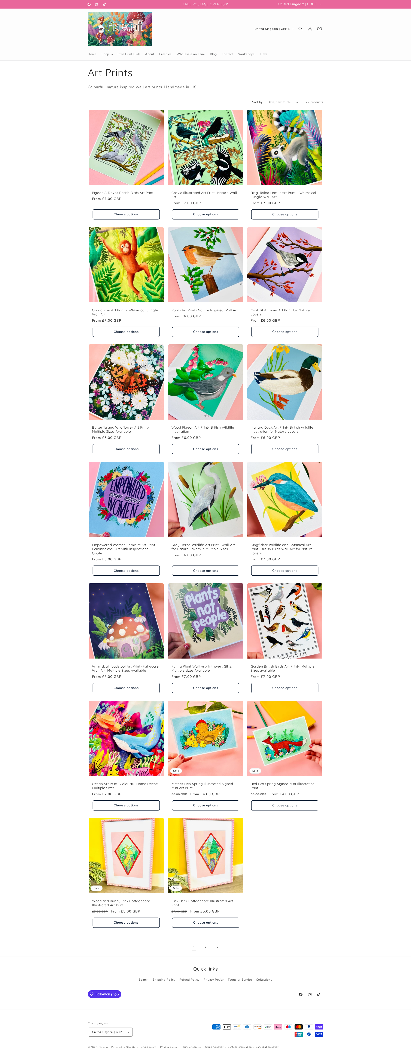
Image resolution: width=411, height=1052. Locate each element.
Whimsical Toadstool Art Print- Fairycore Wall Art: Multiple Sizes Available (125, 668)
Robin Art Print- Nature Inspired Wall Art (204, 310)
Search (144, 980)
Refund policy (148, 1047)
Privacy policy (168, 1047)
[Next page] (217, 947)
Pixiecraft (105, 1047)
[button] (107, 54)
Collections (264, 980)
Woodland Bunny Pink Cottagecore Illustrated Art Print (121, 903)
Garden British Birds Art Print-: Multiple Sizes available (283, 668)
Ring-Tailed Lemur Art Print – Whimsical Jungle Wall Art (283, 195)
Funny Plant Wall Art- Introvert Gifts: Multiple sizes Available (201, 668)
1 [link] (194, 947)
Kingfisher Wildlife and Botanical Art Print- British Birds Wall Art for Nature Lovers (282, 549)
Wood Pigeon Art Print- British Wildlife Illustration (202, 429)
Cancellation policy (267, 1047)
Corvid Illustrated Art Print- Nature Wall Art (204, 195)
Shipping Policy (164, 980)
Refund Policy (189, 980)
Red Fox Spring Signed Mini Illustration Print (283, 786)
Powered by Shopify (123, 1047)
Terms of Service (240, 980)
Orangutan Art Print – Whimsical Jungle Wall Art (125, 312)
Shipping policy (214, 1047)
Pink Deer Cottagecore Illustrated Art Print (202, 903)
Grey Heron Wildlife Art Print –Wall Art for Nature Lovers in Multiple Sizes (203, 547)
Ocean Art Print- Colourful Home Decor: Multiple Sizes (125, 786)
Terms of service (191, 1047)
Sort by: (257, 102)
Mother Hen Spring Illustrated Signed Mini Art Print (202, 786)
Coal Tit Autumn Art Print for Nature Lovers (280, 312)
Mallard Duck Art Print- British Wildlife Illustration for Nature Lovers (282, 429)
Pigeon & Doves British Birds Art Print (122, 193)
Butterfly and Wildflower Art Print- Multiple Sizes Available (120, 429)
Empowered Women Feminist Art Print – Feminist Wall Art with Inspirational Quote (125, 549)
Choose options (126, 214)
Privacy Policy (213, 980)
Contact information (240, 1047)
